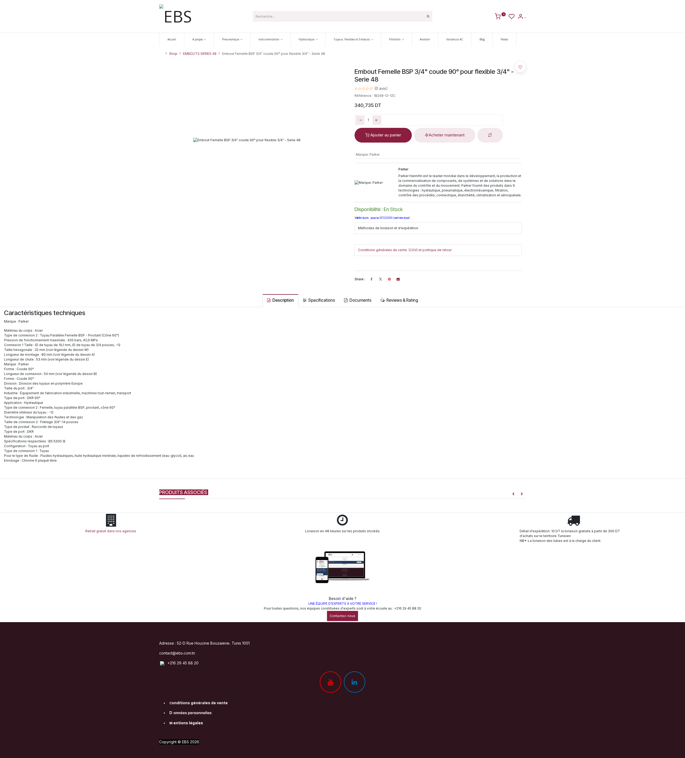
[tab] (280, 300)
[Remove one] (360, 120)
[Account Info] (521, 17)
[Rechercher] (428, 16)
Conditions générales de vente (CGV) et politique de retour (405, 250)
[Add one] (376, 120)
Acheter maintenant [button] (447, 134)
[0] (500, 17)
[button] (490, 135)
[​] (380, 279)
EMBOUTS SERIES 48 (199, 54)
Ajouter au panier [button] (385, 134)
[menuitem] (171, 39)
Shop (173, 54)
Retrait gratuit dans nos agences (111, 531)
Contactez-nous (342, 616)
